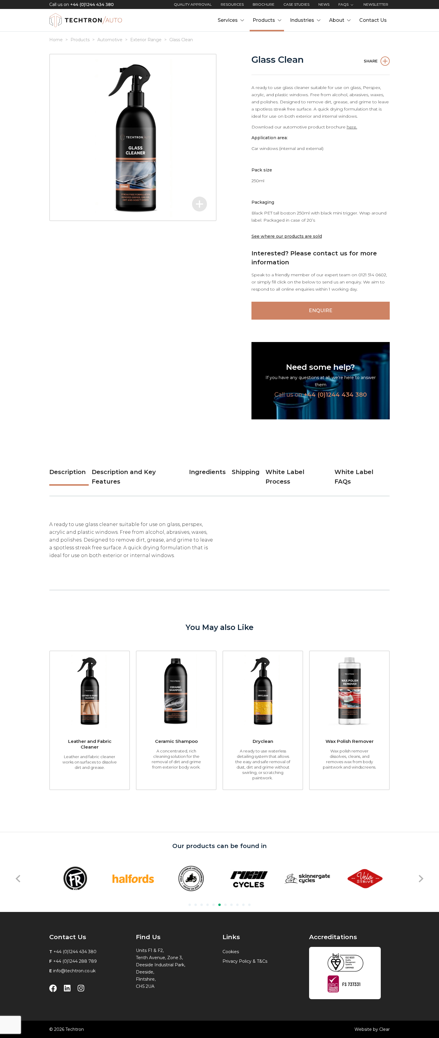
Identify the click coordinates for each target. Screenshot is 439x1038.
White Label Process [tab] (284, 476)
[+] (133, 137)
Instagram (81, 988)
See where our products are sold (286, 236)
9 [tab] (237, 905)
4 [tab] (207, 905)
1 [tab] (189, 905)
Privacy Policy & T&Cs (244, 961)
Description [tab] (67, 472)
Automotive (109, 39)
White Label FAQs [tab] (353, 476)
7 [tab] (225, 905)
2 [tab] (195, 905)
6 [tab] (219, 905)
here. (352, 127)
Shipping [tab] (246, 472)
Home (56, 39)
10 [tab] (243, 905)
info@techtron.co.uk (74, 970)
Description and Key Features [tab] (124, 476)
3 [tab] (201, 905)
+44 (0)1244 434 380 (92, 4)
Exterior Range (146, 39)
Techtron (85, 20)
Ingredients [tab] (207, 472)
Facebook (53, 988)
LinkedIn (67, 988)
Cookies (230, 951)
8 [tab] (231, 905)
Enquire (320, 310)
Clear (384, 1029)
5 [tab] (213, 905)
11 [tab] (249, 905)
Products (80, 39)
